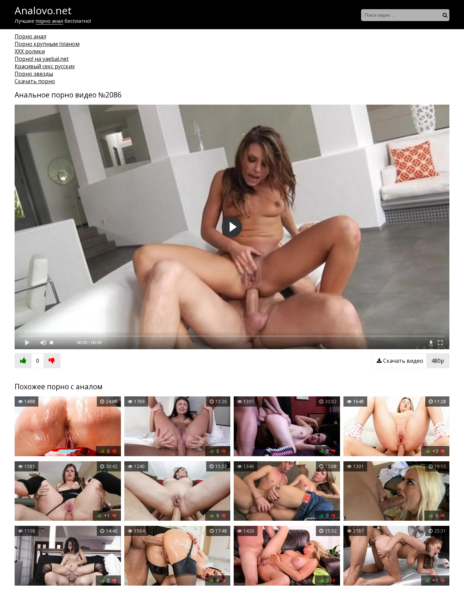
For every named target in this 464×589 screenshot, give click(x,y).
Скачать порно (35, 81)
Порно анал (30, 36)
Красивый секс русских (45, 66)
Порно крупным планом (47, 44)
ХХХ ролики (30, 51)
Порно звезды (34, 73)
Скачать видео (413, 360)
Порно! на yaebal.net (42, 59)
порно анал (49, 20)
